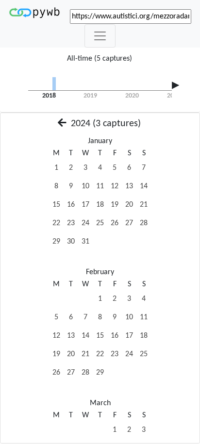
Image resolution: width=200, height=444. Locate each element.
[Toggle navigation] (100, 36)
